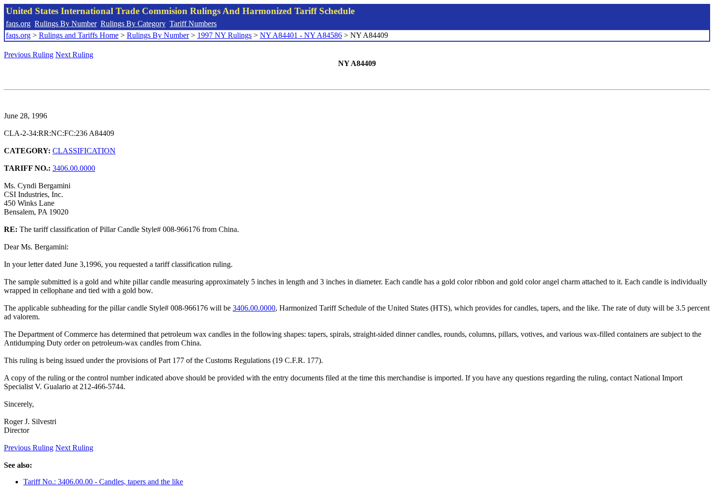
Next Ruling (74, 54)
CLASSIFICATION (84, 151)
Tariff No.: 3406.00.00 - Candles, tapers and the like (103, 482)
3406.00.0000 (73, 168)
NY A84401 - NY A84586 (301, 35)
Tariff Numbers (193, 23)
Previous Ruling (28, 54)
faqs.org (18, 23)
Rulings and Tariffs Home (79, 35)
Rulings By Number (65, 23)
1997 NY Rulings (224, 35)
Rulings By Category (133, 23)
